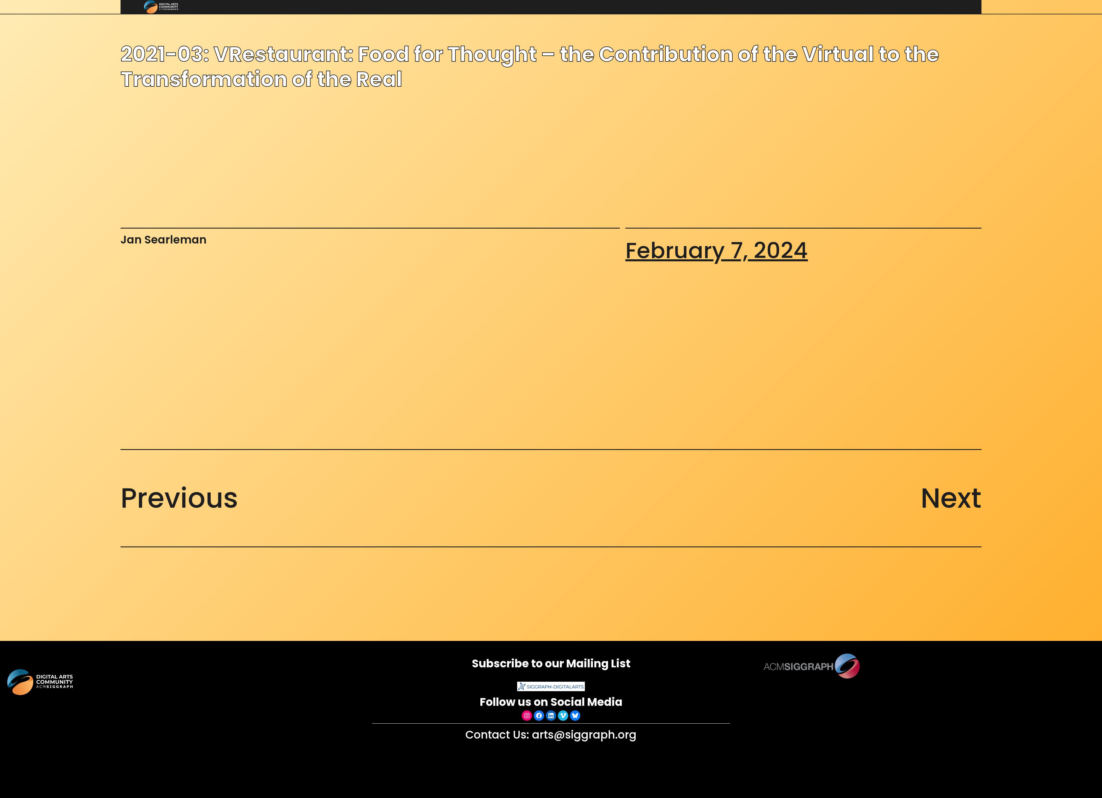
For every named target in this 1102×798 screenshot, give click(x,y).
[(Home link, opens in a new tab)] (41, 682)
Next (951, 498)
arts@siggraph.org (584, 734)
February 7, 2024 (716, 250)
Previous (179, 498)
